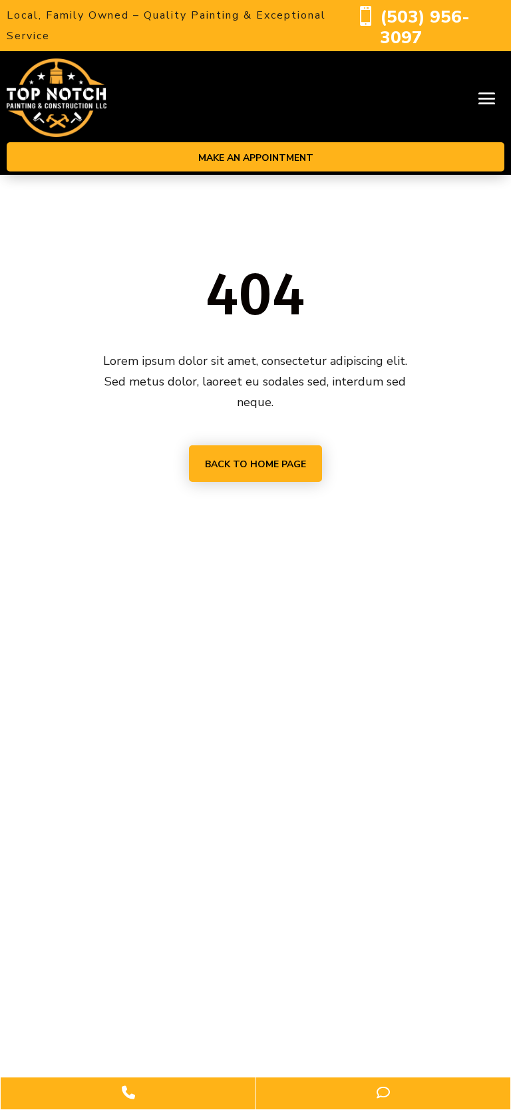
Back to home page (255, 464)
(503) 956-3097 (425, 27)
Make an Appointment (255, 158)
